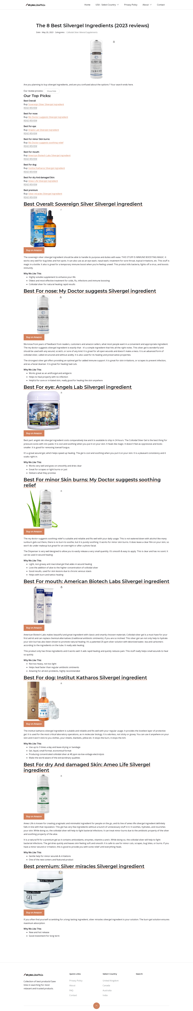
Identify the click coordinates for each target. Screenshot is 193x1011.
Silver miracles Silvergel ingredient (45, 193)
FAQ (71, 990)
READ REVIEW (30, 107)
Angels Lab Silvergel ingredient (43, 129)
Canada (106, 985)
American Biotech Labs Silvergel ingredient (49, 155)
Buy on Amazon (34, 250)
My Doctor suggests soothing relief (45, 142)
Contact (161, 4)
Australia (107, 990)
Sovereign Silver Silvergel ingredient (46, 104)
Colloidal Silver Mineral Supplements (82, 32)
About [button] (146, 4)
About (72, 985)
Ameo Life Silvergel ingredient (43, 181)
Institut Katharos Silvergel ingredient (46, 168)
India (105, 995)
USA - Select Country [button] (106, 4)
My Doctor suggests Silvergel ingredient (48, 117)
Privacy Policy (130, 4)
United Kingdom (111, 980)
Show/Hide (51, 91)
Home (87, 4)
